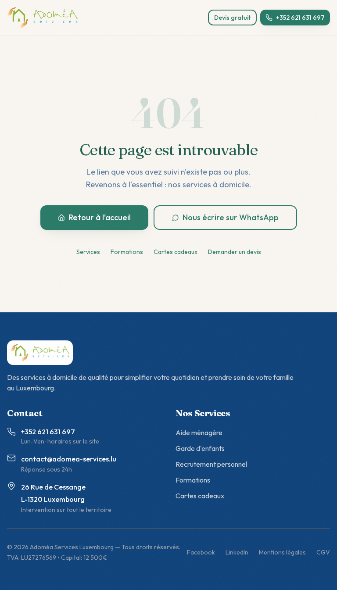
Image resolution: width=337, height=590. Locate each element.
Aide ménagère (199, 432)
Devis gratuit (232, 17)
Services (88, 252)
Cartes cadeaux (175, 252)
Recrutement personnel (211, 464)
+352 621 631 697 (300, 17)
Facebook (201, 552)
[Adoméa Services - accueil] (42, 17)
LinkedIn (237, 552)
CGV (323, 552)
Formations (127, 252)
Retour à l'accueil (99, 217)
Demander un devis (234, 252)
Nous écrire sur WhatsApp (231, 217)
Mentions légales (282, 552)
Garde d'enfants (200, 448)
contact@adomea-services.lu (68, 458)
